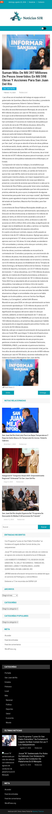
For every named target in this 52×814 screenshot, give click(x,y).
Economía (10, 718)
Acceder (8, 636)
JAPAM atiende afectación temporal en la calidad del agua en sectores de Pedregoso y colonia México (27, 575)
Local (7, 691)
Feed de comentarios (13, 645)
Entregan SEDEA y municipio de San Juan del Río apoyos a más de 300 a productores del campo (10, 393)
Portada (8, 673)
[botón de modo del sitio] (43, 28)
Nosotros (32, 2)
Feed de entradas (11, 640)
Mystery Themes (38, 811)
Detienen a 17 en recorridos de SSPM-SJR (21, 581)
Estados (8, 682)
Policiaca (8, 687)
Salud (8, 714)
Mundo (8, 723)
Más (6, 696)
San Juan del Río (9, 88)
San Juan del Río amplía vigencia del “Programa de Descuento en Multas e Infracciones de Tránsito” (22, 514)
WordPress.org (10, 649)
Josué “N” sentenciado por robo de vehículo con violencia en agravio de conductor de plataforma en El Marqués (26, 553)
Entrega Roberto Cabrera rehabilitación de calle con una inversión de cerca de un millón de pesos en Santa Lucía (45, 393)
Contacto (41, 2)
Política (8, 705)
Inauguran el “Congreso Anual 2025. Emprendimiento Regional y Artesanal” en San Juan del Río (23, 477)
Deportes (9, 709)
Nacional (9, 700)
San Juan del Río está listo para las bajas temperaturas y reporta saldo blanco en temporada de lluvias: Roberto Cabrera (25, 438)
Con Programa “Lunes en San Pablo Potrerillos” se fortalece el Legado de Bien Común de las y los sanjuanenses (24, 544)
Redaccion (23, 92)
